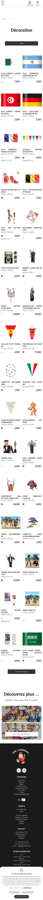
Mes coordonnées (21, 809)
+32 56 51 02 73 (23, 844)
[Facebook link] (19, 770)
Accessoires (21, 780)
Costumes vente (21, 786)
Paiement (21, 821)
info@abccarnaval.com (24, 846)
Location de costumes (21, 788)
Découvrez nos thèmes (21, 734)
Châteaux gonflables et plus (21, 794)
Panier (21, 811)
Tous (21, 43)
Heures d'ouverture (21, 851)
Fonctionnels (16, 888)
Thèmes (21, 792)
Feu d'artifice (21, 790)
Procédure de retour (21, 819)
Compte (21, 806)
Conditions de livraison (21, 817)
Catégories (21, 777)
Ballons (21, 784)
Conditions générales (21, 815)
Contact (21, 823)
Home (3, 19)
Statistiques (28, 888)
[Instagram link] (24, 770)
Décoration (22, 782)
